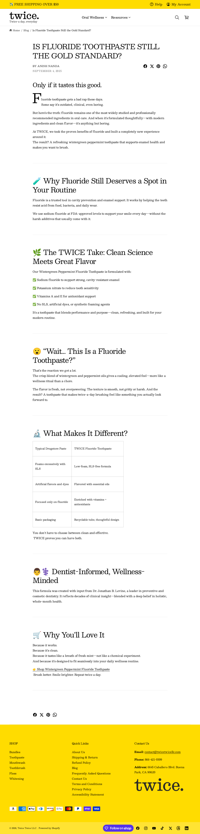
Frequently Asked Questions (91, 773)
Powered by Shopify (49, 828)
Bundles (14, 752)
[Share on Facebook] (145, 66)
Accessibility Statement (88, 794)
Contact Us (79, 778)
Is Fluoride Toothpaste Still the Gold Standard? (61, 30)
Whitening (16, 778)
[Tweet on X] (152, 66)
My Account (181, 4)
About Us (78, 752)
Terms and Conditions (87, 784)
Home (16, 30)
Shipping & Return (85, 757)
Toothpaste (16, 757)
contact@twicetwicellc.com (162, 752)
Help (158, 4)
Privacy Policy (81, 789)
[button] (94, 17)
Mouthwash (17, 762)
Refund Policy (81, 762)
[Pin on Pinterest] (158, 66)
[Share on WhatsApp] (165, 66)
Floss (12, 773)
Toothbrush (17, 768)
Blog (26, 30)
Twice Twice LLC (27, 828)
